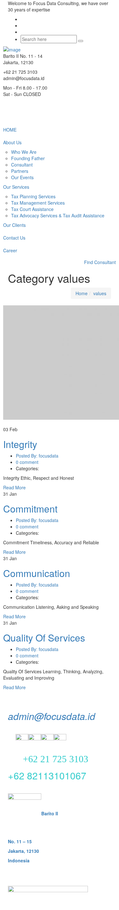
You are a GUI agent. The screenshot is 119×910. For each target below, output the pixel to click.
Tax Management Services (38, 203)
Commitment (30, 508)
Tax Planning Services (33, 196)
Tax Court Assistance (32, 209)
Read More (15, 487)
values (99, 293)
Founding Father (28, 158)
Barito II (49, 813)
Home (82, 293)
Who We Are (23, 152)
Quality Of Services (44, 637)
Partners (19, 171)
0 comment (27, 462)
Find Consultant (100, 262)
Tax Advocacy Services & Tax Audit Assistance (57, 215)
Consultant (22, 164)
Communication (36, 573)
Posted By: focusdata (37, 455)
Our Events (22, 177)
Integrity (20, 444)
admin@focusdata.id (51, 716)
